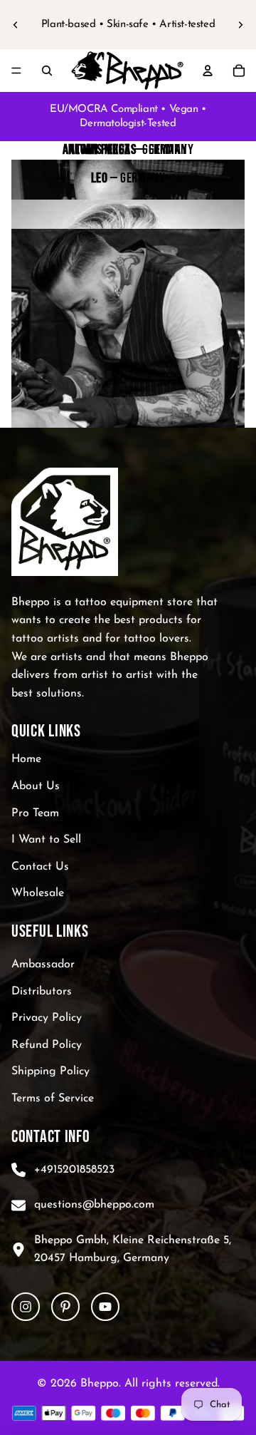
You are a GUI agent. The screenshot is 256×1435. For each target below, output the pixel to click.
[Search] (47, 70)
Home (26, 760)
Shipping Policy (50, 1072)
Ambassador (43, 964)
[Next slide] (240, 25)
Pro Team (35, 813)
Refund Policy (46, 1045)
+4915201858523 (74, 1170)
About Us (35, 786)
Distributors (41, 991)
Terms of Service (52, 1098)
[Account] (207, 70)
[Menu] (16, 70)
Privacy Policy (46, 1018)
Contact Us (40, 867)
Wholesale (37, 894)
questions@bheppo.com (94, 1204)
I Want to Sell (46, 840)
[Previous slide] (15, 25)
